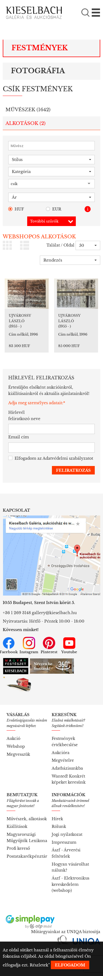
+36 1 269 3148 (17, 612)
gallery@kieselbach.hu (54, 612)
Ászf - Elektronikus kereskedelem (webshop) (70, 884)
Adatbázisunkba (67, 768)
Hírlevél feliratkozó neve (24, 415)
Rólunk (59, 826)
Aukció (13, 738)
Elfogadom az (54, 458)
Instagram (29, 652)
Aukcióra (60, 752)
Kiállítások (17, 826)
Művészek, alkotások (27, 818)
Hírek (57, 818)
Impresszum (64, 842)
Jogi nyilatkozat (67, 834)
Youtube (69, 652)
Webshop (16, 746)
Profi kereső (18, 848)
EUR (56, 209)
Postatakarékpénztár (27, 856)
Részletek (39, 965)
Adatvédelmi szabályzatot (68, 458)
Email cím (18, 437)
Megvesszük (18, 754)
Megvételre (63, 760)
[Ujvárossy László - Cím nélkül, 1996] (27, 294)
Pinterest (49, 652)
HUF (19, 209)
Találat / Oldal (60, 245)
